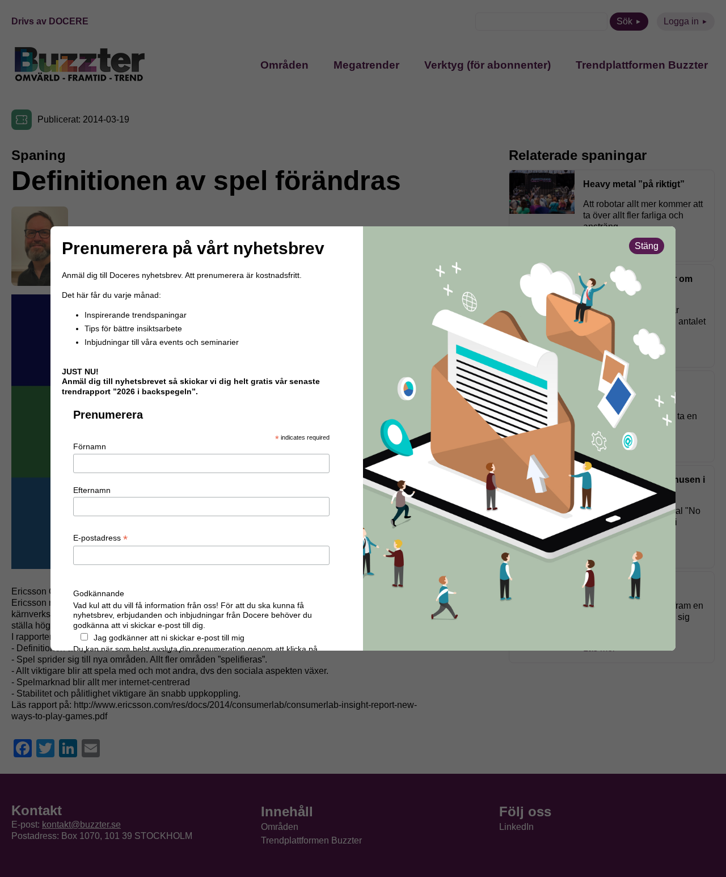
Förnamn (89, 446)
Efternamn (92, 490)
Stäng (647, 246)
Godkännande (98, 593)
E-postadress (100, 538)
